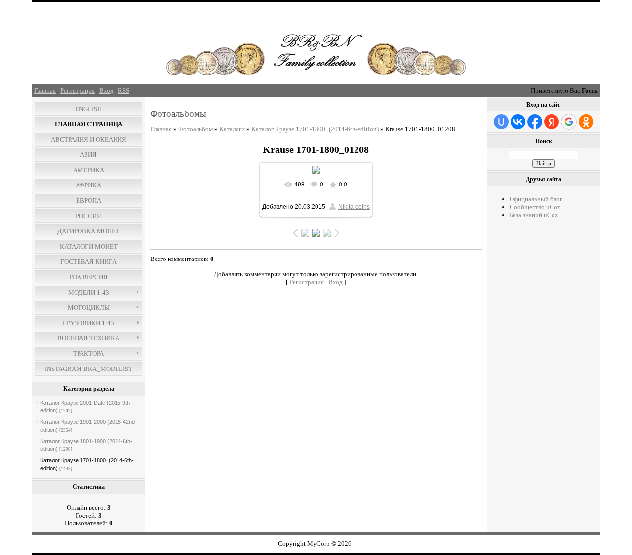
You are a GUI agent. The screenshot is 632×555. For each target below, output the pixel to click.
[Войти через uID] (501, 121)
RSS (123, 90)
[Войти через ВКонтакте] (518, 121)
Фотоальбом (195, 129)
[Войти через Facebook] (534, 121)
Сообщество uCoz (535, 207)
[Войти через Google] (569, 122)
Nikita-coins (354, 206)
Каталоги (232, 129)
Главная (45, 90)
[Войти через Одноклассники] (586, 121)
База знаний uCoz (534, 215)
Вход (106, 90)
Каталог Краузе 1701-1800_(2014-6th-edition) (315, 129)
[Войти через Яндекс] (551, 121)
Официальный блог (536, 199)
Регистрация (77, 90)
